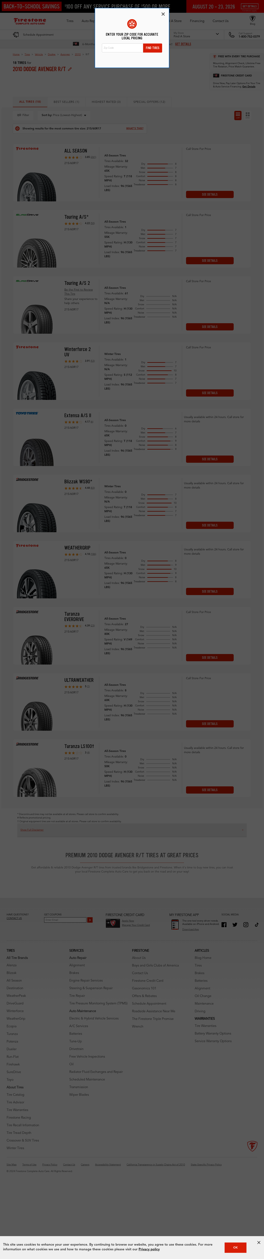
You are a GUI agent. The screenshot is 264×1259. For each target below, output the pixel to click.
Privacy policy (149, 1249)
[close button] (259, 1242)
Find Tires (152, 48)
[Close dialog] (163, 14)
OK (235, 1247)
